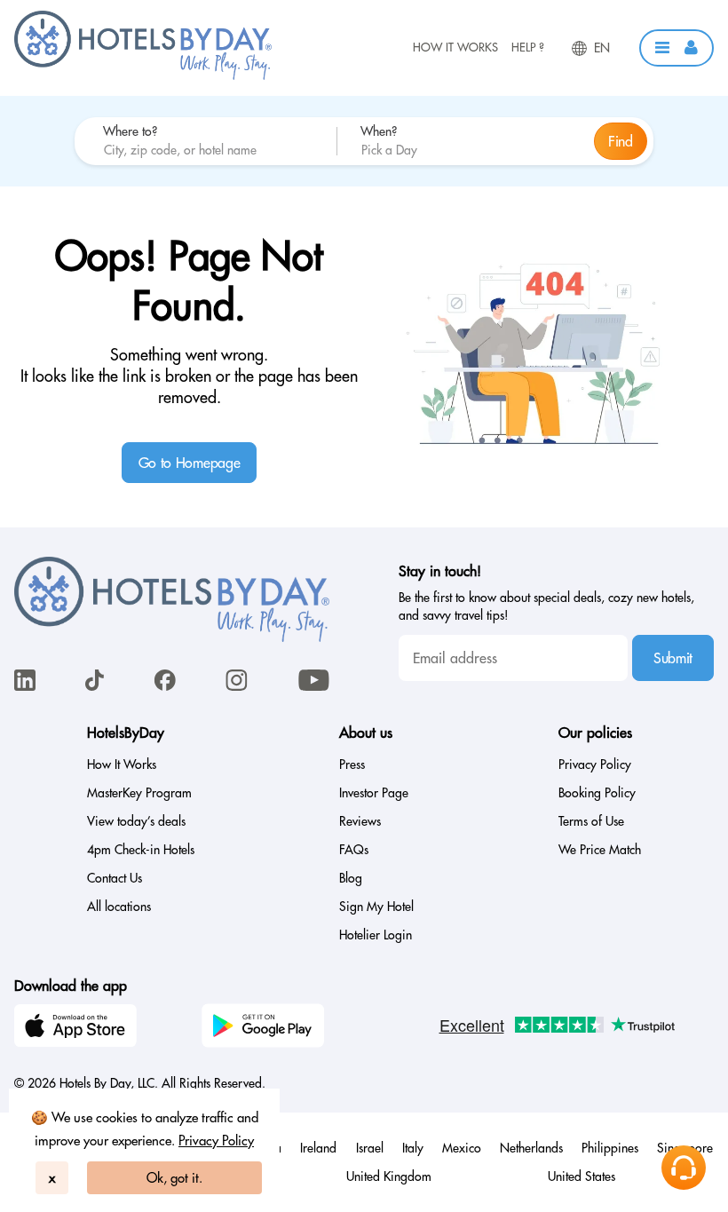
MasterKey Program (139, 793)
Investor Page (373, 793)
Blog (350, 878)
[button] (676, 48)
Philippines (610, 1148)
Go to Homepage (189, 462)
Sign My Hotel (376, 907)
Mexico (461, 1148)
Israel (370, 1148)
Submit (672, 658)
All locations (119, 907)
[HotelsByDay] (143, 75)
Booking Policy (597, 793)
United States (581, 1176)
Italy (412, 1148)
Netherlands (531, 1148)
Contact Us (114, 878)
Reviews (360, 821)
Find (620, 141)
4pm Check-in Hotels (140, 850)
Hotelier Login (375, 935)
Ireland (318, 1148)
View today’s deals (136, 821)
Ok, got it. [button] (174, 1177)
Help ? (527, 47)
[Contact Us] (683, 1167)
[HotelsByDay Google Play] (265, 1028)
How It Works (455, 47)
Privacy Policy (216, 1140)
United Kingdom (388, 1176)
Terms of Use (591, 821)
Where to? (130, 131)
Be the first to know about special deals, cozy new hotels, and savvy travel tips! (546, 606)
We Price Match (599, 850)
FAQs (353, 850)
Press (352, 764)
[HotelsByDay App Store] (78, 1028)
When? (378, 131)
